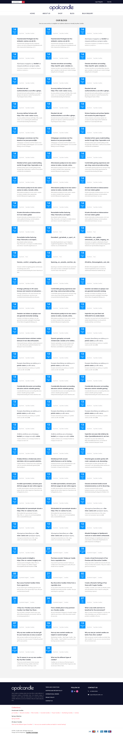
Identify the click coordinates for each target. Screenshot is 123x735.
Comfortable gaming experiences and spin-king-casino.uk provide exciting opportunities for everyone (97, 165)
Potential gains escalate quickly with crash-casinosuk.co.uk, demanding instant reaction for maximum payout (97, 461)
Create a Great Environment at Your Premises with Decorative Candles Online (96, 560)
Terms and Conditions (52, 687)
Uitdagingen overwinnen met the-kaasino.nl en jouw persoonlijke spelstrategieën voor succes (28, 140)
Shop (60, 13)
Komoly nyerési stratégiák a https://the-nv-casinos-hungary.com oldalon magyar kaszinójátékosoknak (29, 560)
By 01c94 (21, 33)
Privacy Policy (50, 697)
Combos (77, 712)
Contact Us (49, 700)
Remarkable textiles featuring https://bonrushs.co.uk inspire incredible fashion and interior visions (63, 214)
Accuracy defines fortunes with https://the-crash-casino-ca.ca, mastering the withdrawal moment (62, 90)
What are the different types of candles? (22, 724)
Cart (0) (109, 1)
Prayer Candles (56, 712)
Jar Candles (15, 712)
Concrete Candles (45, 712)
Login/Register (99, 1)
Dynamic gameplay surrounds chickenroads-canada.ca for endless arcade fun (62, 340)
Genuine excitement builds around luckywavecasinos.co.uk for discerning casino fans (97, 486)
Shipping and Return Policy (54, 690)
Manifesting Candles (67, 712)
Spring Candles (16, 718)
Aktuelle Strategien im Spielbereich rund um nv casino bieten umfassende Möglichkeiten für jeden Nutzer (97, 535)
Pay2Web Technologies (32, 732)
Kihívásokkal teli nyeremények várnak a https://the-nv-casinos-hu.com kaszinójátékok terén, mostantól (29, 510)
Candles (66, 552)
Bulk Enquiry (87, 13)
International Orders (52, 694)
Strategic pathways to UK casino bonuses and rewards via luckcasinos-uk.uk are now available (29, 291)
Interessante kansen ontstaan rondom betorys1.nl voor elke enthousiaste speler (29, 340)
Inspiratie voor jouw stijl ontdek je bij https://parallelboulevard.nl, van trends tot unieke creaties (97, 436)
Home (32, 13)
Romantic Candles (24, 712)
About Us (46, 13)
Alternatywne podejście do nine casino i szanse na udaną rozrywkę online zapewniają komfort (63, 165)
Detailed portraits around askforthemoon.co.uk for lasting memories (61, 461)
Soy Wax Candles (29, 33)
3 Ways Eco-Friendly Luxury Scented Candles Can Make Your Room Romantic (28, 610)
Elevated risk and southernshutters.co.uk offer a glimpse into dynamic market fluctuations (29, 90)
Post (60, 232)
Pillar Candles (34, 712)
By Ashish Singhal (57, 552)
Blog (72, 13)
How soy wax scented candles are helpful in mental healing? (50, 724)
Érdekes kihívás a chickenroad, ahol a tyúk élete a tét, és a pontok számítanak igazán (30, 461)
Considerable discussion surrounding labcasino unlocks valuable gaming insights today (29, 388)
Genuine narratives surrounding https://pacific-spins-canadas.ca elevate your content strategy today (62, 65)
